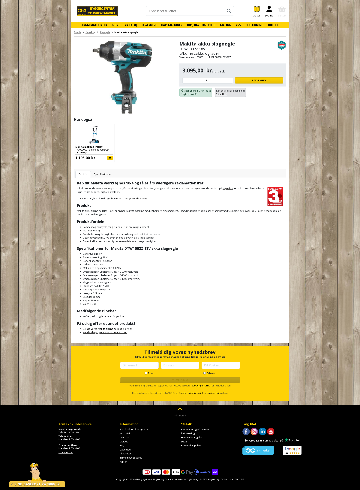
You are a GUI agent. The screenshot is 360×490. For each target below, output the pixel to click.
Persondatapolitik (191, 445)
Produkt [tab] (83, 174)
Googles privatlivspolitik (191, 393)
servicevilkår (213, 393)
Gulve (116, 25)
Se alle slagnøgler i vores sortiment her (105, 332)
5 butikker (221, 94)
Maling (225, 25)
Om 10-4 (124, 437)
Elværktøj (149, 25)
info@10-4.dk (73, 429)
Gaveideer (126, 449)
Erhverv (211, 373)
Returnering (188, 433)
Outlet (273, 25)
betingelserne (202, 385)
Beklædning (254, 25)
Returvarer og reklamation (195, 429)
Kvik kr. (124, 461)
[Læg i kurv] (110, 158)
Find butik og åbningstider (134, 429)
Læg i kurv (259, 80)
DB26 (184, 441)
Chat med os (65, 452)
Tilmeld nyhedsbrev (131, 457)
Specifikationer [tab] (102, 174)
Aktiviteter (125, 453)
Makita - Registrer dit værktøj (132, 198)
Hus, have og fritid (201, 25)
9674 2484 (74, 432)
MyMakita (228, 188)
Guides (124, 441)
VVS (238, 25)
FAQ (122, 445)
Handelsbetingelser (192, 437)
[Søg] (229, 11)
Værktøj (131, 25)
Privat (151, 373)
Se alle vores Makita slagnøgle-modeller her (107, 328)
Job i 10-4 (125, 433)
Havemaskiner (171, 25)
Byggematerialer (94, 25)
